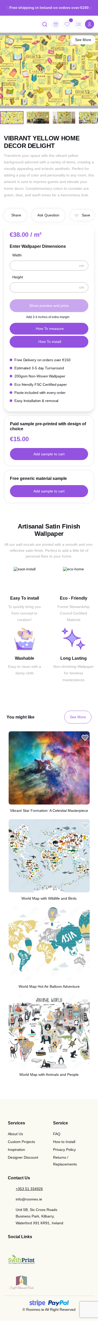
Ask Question (48, 215)
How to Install (64, 1142)
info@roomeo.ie (29, 1199)
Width (17, 255)
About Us (15, 1134)
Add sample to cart (49, 454)
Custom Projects (21, 1142)
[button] (82, 215)
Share (16, 215)
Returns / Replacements (65, 1160)
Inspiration (16, 1149)
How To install (49, 342)
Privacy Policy (64, 1149)
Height (17, 277)
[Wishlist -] (71, 20)
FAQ (56, 1134)
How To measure (50, 328)
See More (83, 40)
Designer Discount (23, 1157)
